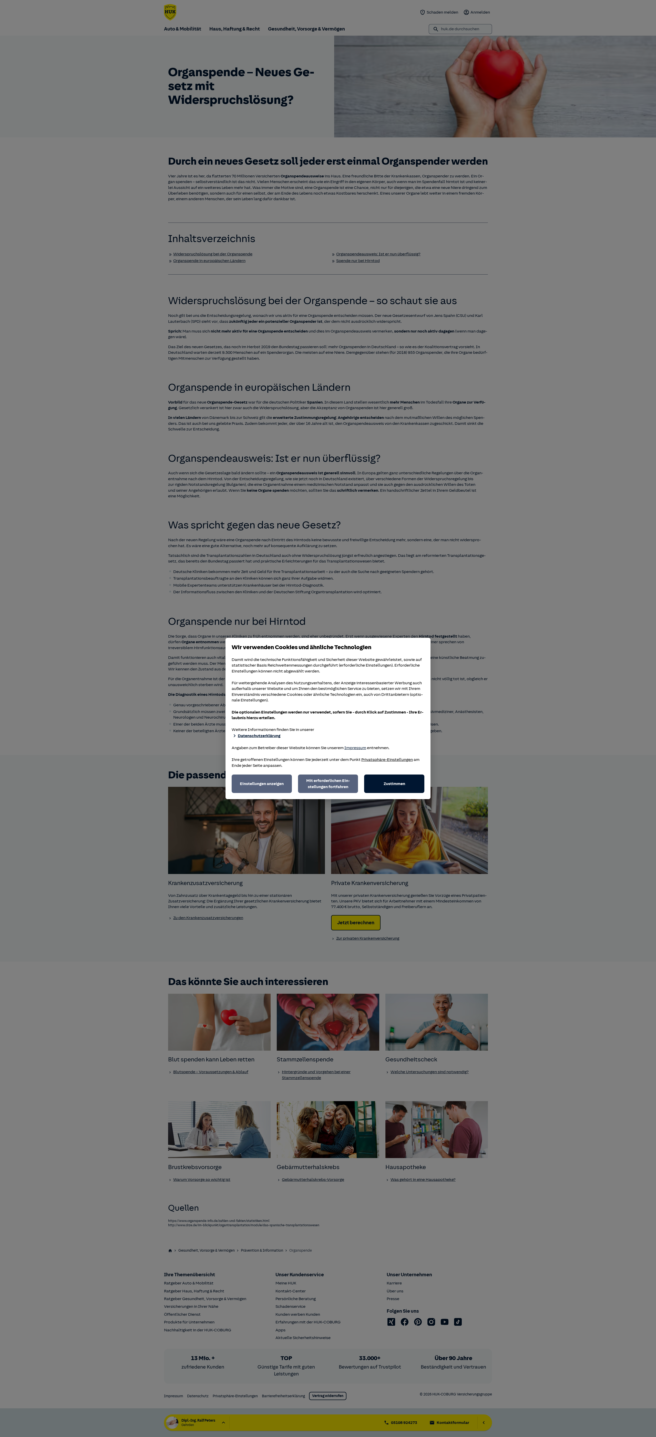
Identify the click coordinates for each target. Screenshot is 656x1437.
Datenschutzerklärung (259, 735)
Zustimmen (394, 783)
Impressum (355, 748)
